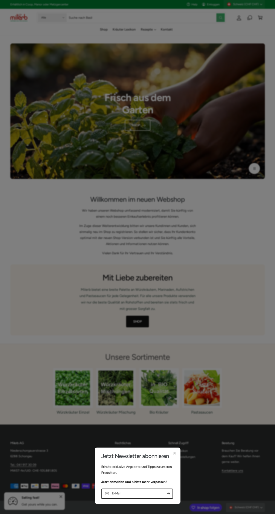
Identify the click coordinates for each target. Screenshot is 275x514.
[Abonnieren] (168, 493)
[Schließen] (174, 453)
